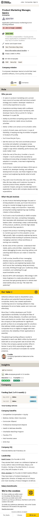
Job (15, 82)
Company (25, 82)
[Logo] (6, 2)
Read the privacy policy (7, 509)
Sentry (5, 13)
